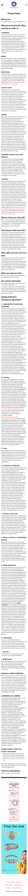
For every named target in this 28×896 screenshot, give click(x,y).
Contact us (18, 882)
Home (8, 882)
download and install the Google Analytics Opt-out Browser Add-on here (13, 209)
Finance (9, 887)
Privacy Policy (8, 884)
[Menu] (2, 5)
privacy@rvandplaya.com (7, 286)
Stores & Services (16, 887)
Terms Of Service (18, 884)
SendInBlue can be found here (11, 226)
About (12, 882)
